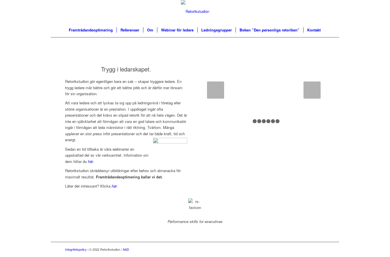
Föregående (215, 90)
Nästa (312, 90)
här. (115, 186)
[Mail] (320, 249)
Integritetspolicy (76, 249)
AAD (126, 249)
